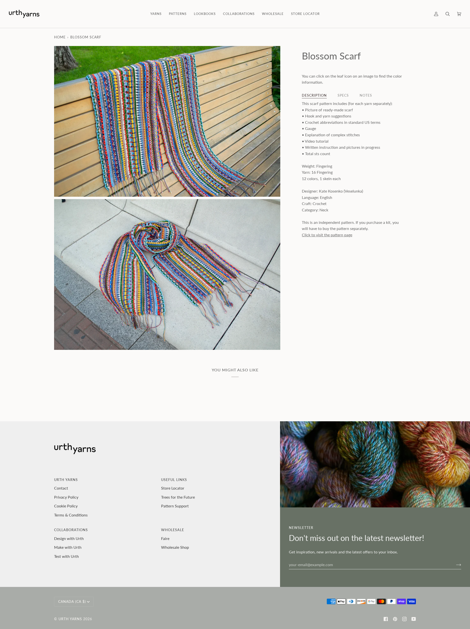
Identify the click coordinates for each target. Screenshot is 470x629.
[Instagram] (404, 619)
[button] (156, 14)
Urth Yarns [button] (66, 480)
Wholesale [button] (172, 530)
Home (60, 37)
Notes (366, 95)
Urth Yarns (70, 619)
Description (314, 95)
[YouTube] (413, 619)
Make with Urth (68, 547)
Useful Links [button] (174, 480)
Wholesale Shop (175, 547)
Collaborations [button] (71, 530)
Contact (61, 488)
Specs (343, 95)
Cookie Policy (66, 505)
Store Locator (172, 488)
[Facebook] (386, 619)
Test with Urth (66, 556)
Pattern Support (175, 505)
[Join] (454, 564)
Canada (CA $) (72, 601)
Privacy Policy (66, 497)
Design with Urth (69, 538)
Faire (165, 538)
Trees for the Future (178, 497)
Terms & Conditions (71, 515)
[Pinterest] (395, 619)
